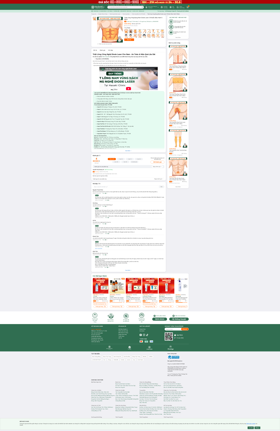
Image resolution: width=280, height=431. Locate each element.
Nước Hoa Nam (126, 383)
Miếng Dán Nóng (102, 395)
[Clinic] (109, 348)
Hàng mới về (123, 11)
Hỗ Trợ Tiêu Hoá (168, 383)
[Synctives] (149, 348)
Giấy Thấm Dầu (143, 402)
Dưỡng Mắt (129, 399)
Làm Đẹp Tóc (173, 407)
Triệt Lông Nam (126, 14)
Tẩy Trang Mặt (119, 392)
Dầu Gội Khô (175, 392)
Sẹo (153, 414)
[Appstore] (179, 335)
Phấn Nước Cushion (144, 393)
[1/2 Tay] (149, 31)
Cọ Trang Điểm (151, 400)
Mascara (147, 397)
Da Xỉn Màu (154, 410)
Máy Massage (118, 409)
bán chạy (129, 11)
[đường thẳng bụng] (162, 36)
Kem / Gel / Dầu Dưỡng (120, 399)
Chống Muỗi (108, 397)
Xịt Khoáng (118, 397)
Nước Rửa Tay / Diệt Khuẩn (98, 397)
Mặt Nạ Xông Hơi (111, 395)
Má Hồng (160, 393)
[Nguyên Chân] (153, 31)
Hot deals (110, 11)
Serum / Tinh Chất (133, 395)
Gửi (161, 186)
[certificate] (178, 357)
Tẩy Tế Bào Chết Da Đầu (175, 393)
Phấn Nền (151, 392)
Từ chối (251, 427)
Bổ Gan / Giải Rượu (176, 385)
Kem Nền (146, 392)
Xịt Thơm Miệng (143, 387)
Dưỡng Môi (135, 399)
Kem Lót (141, 392)
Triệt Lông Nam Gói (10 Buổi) (138, 14)
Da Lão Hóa (142, 409)
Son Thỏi (149, 399)
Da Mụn (147, 409)
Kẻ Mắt (159, 395)
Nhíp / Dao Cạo (176, 412)
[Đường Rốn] (140, 36)
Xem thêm (127, 150)
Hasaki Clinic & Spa (102, 14)
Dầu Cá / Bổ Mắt (167, 387)
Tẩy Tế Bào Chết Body (107, 407)
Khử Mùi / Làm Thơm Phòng (97, 393)
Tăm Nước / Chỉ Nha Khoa (154, 385)
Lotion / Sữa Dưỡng (126, 397)
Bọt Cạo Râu (94, 395)
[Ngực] (162, 31)
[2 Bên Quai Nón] (144, 36)
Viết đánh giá (157, 162)
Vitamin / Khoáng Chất (169, 409)
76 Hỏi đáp (135, 21)
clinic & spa (135, 11)
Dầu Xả (170, 392)
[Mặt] (131, 31)
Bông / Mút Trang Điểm (96, 400)
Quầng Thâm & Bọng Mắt (145, 414)
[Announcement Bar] (140, 2)
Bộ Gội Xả (166, 393)
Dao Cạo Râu (108, 393)
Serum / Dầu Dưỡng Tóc (179, 395)
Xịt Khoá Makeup (149, 395)
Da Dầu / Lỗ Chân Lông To (145, 407)
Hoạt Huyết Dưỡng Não (177, 387)
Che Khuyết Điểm (154, 393)
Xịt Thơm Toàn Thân (120, 385)
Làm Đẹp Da (166, 407)
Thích (103, 193)
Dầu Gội (165, 392)
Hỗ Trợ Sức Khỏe (168, 385)
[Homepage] (97, 7)
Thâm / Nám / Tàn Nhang (145, 412)
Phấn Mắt (141, 397)
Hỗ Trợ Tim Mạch (176, 383)
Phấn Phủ (142, 395)
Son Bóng (154, 399)
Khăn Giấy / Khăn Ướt (103, 392)
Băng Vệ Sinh (94, 392)
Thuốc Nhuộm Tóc (175, 397)
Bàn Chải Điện (151, 387)
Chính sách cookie (250, 423)
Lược (177, 399)
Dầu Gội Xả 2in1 (182, 392)
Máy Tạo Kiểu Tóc (168, 400)
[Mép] (126, 36)
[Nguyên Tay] (144, 31)
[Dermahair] (129, 348)
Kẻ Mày (156, 395)
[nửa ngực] (153, 36)
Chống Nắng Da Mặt (120, 400)
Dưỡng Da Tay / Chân (102, 409)
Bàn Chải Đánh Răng (144, 383)
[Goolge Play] (179, 338)
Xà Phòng (98, 407)
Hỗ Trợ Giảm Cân (181, 407)
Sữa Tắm (93, 407)
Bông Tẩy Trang (143, 400)
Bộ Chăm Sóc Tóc (177, 400)
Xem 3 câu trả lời (98, 248)
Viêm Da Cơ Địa (158, 414)
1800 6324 (159, 319)
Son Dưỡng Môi (153, 397)
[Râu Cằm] (131, 36)
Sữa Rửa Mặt (126, 392)
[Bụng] (126, 31)
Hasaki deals (103, 11)
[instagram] (144, 335)
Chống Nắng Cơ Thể (96, 410)
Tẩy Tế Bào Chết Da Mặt (121, 393)
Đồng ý (257, 427)
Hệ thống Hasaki (179, 319)
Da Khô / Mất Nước (157, 407)
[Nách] (135, 36)
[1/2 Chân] (158, 31)
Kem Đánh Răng (154, 383)
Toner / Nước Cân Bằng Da (121, 395)
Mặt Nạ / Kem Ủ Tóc (168, 395)
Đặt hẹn (129, 39)
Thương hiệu (116, 11)
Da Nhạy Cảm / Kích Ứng (156, 409)
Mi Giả (176, 410)
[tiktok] (147, 335)
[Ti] (149, 36)
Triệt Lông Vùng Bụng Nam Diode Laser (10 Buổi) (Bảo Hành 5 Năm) (163, 14)
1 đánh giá (129, 21)
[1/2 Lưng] (140, 31)
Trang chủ (93, 14)
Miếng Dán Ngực (105, 399)
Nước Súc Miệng (143, 385)
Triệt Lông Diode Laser (114, 14)
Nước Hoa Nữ (118, 383)
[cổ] (158, 36)
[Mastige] (171, 348)
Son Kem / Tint (142, 399)
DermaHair (141, 11)
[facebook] (141, 335)
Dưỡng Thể (94, 409)
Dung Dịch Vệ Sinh (95, 399)
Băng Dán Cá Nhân (119, 407)
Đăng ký (185, 329)
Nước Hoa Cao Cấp (130, 385)
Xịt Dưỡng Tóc (167, 397)
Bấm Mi (173, 410)
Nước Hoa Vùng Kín (120, 387)
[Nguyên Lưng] (135, 31)
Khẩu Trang (134, 407)
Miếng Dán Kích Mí (168, 412)
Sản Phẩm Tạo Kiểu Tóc (169, 399)
